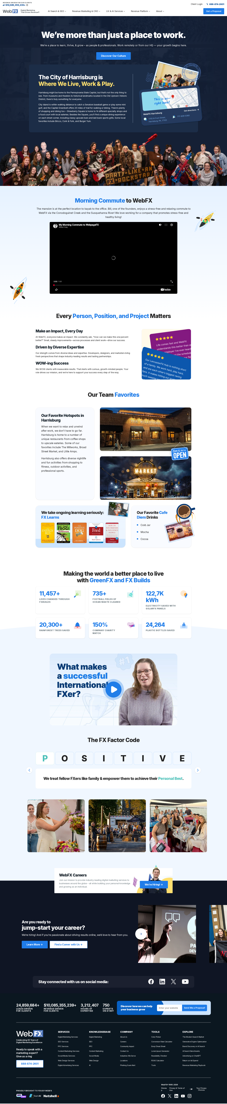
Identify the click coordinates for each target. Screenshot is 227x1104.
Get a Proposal (213, 11)
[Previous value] (29, 770)
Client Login (196, 4)
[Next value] (198, 770)
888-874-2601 (216, 4)
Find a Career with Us (67, 944)
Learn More (33, 944)
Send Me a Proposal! (194, 1008)
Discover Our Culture (113, 55)
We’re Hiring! (152, 884)
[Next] (141, 934)
